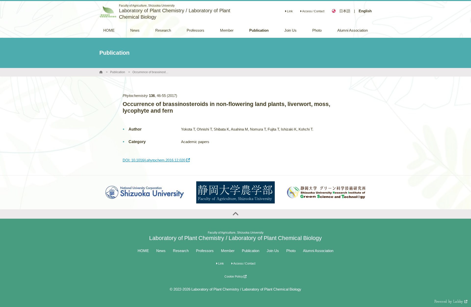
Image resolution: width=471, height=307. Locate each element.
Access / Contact (312, 11)
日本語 (344, 11)
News (161, 251)
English (365, 11)
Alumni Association (318, 251)
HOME (143, 251)
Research (181, 251)
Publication (117, 72)
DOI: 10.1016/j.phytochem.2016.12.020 (154, 160)
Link (289, 11)
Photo (291, 251)
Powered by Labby (449, 302)
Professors (205, 251)
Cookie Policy (234, 276)
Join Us (273, 251)
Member (228, 251)
